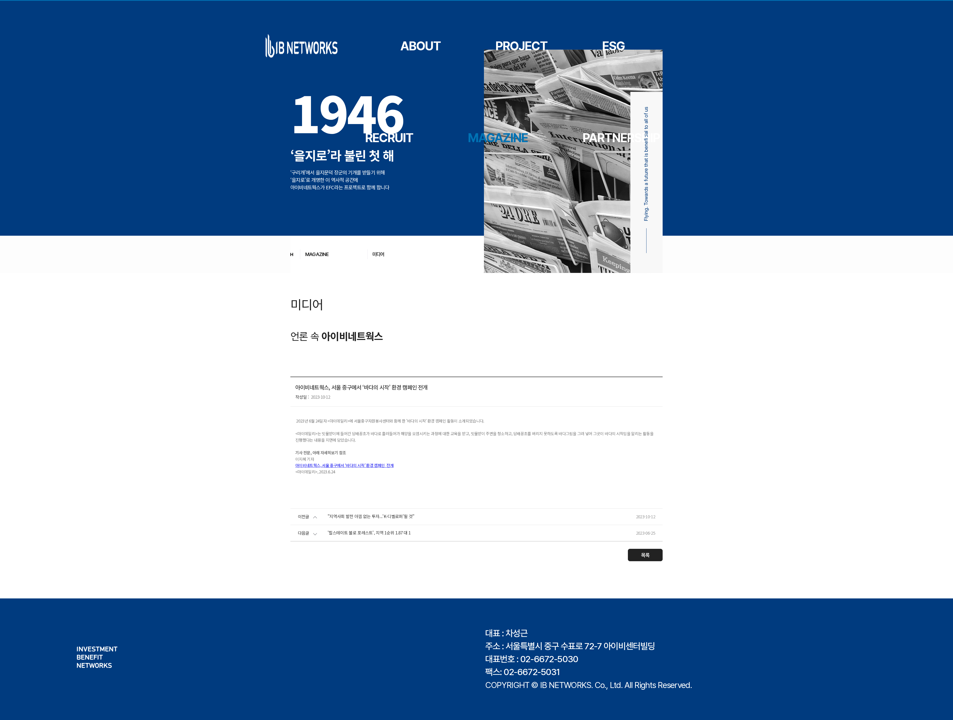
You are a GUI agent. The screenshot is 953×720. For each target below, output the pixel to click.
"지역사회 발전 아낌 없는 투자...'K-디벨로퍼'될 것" (371, 516)
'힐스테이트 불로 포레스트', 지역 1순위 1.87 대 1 (369, 532)
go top (943, 710)
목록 (645, 554)
